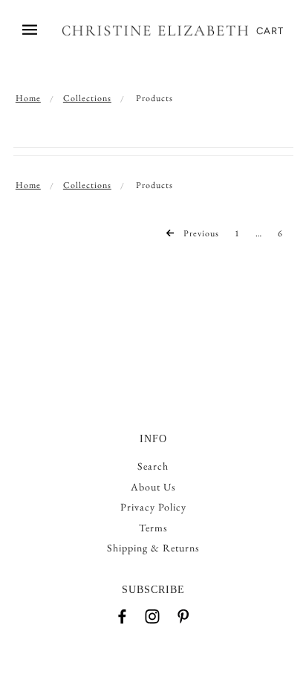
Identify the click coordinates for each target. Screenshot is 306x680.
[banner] (155, 30)
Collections (87, 98)
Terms (153, 527)
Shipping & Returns (153, 547)
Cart (270, 30)
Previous (200, 233)
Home (28, 98)
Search (153, 466)
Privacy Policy (153, 507)
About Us (153, 486)
